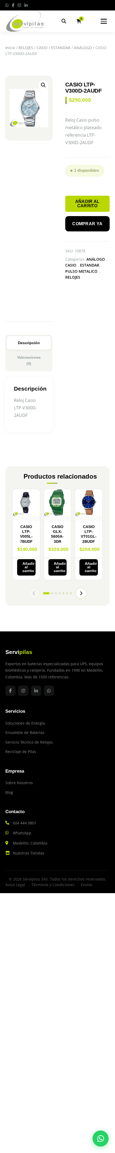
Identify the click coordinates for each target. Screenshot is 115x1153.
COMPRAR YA (87, 223)
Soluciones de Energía (25, 723)
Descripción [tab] (29, 343)
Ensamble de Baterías (24, 732)
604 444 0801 (24, 822)
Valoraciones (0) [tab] (29, 360)
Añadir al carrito (87, 203)
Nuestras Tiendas (28, 853)
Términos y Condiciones (53, 884)
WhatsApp (22, 832)
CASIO (42, 47)
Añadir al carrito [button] (28, 567)
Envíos (86, 884)
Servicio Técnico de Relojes (29, 742)
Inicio (10, 47)
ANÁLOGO (83, 47)
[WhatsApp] (101, 1138)
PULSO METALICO (81, 271)
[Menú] (104, 21)
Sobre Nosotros (19, 782)
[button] (43, 85)
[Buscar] (64, 21)
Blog (9, 792)
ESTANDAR (60, 47)
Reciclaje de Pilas (20, 751)
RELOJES (25, 47)
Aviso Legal (15, 884)
